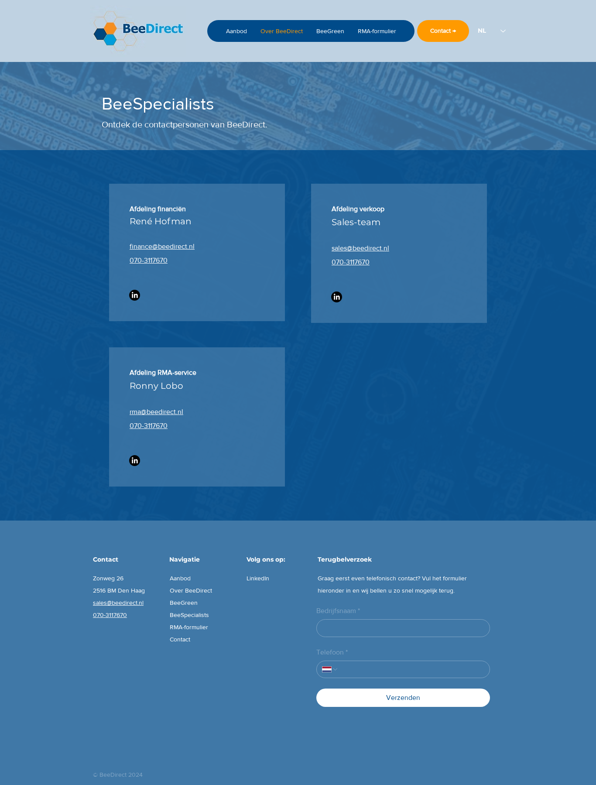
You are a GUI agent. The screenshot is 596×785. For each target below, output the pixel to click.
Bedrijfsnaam (338, 610)
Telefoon (332, 652)
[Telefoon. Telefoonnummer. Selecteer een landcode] (330, 669)
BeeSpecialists (189, 614)
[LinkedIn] (134, 295)
